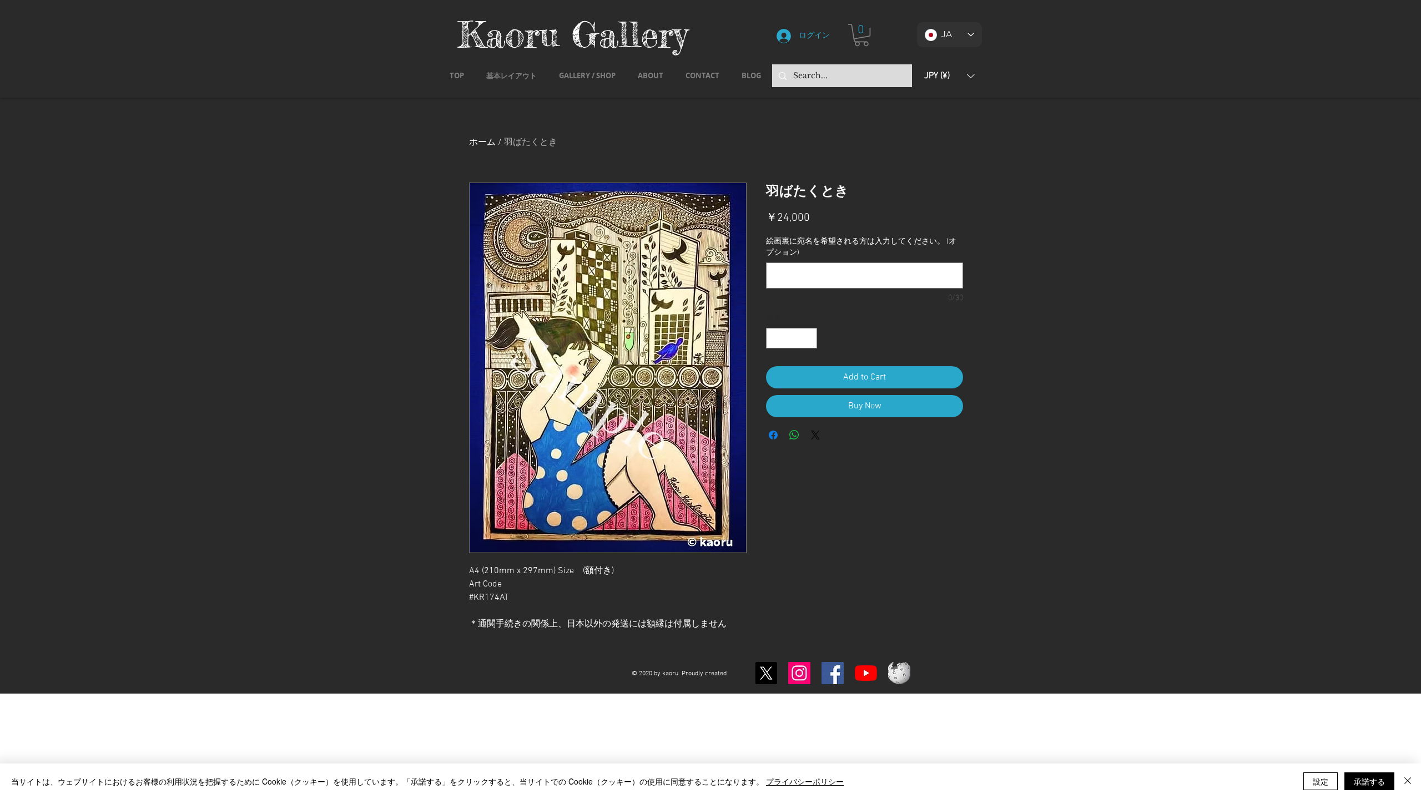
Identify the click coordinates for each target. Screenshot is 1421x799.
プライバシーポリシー (805, 781)
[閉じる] (1407, 781)
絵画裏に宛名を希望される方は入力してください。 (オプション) (861, 247)
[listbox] (949, 75)
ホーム (482, 142)
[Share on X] (815, 435)
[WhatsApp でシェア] (794, 435)
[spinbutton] (792, 338)
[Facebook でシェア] (773, 435)
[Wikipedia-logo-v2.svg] (899, 673)
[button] (861, 35)
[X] (766, 673)
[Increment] (808, 338)
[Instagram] (799, 673)
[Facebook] (833, 673)
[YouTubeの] (866, 673)
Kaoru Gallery (573, 34)
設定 (1320, 781)
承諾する (1369, 781)
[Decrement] (775, 338)
